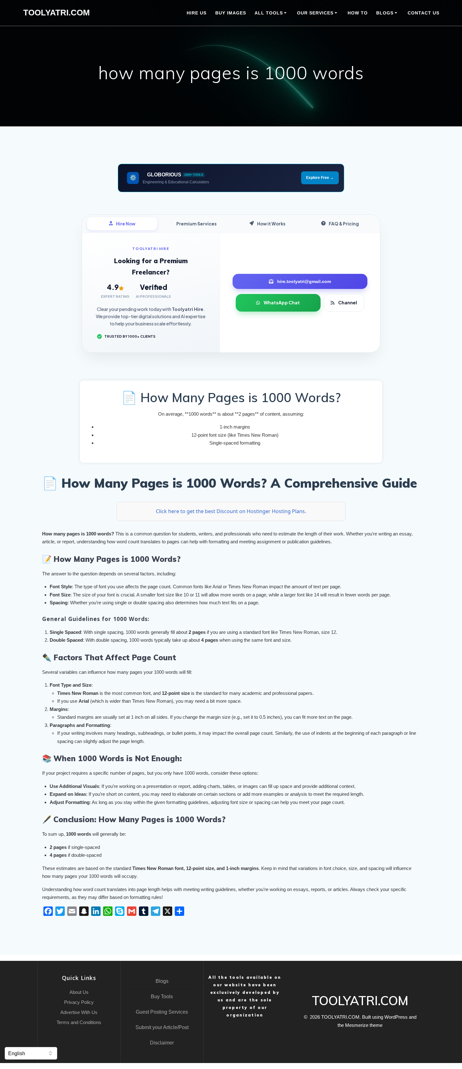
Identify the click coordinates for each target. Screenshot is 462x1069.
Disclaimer (162, 1042)
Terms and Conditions (79, 1022)
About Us (79, 992)
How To (358, 12)
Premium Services (196, 223)
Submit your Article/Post (162, 1027)
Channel (347, 302)
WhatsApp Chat (282, 302)
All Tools (269, 12)
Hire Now (125, 223)
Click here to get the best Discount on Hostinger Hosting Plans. (231, 511)
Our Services (315, 12)
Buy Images (230, 12)
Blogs (162, 981)
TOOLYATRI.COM (56, 13)
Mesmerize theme (363, 1025)
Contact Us (423, 12)
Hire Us (196, 12)
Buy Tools (162, 996)
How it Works (271, 223)
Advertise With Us (78, 1012)
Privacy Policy (79, 1002)
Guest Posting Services (162, 1012)
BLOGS (384, 12)
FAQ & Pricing (344, 223)
